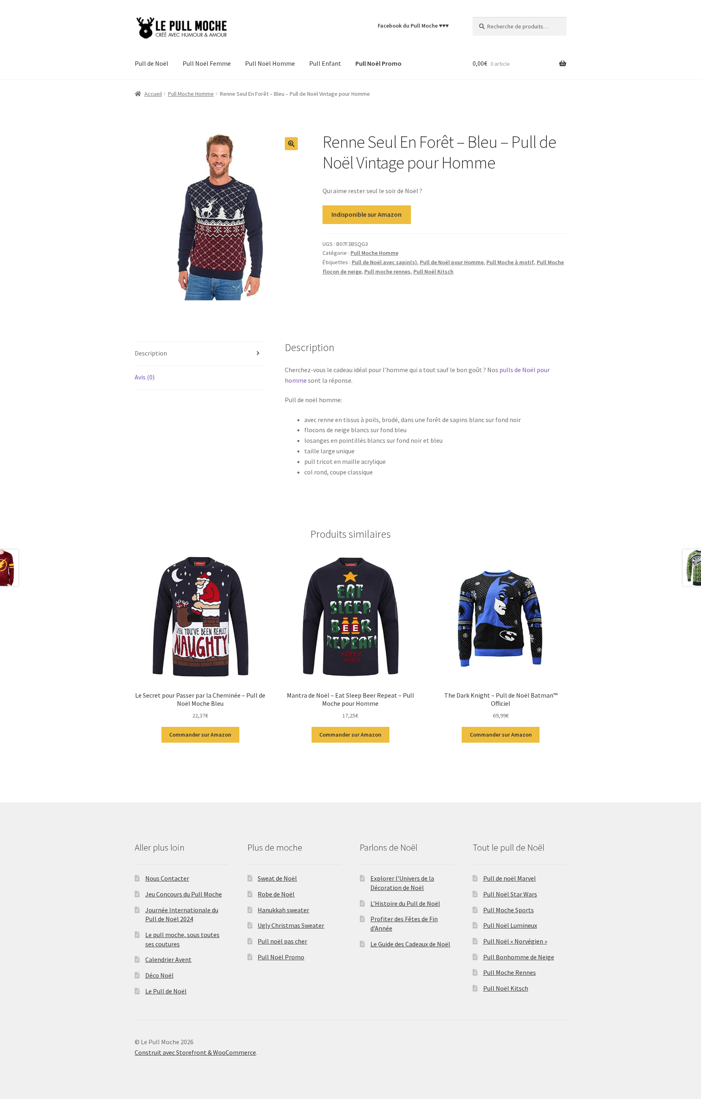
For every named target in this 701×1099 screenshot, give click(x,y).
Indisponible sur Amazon (366, 214)
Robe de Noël (276, 894)
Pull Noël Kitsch (433, 271)
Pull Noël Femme (207, 63)
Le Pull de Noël (166, 991)
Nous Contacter (167, 878)
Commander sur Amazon (200, 734)
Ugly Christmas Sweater (291, 925)
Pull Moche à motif (510, 262)
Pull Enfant (325, 63)
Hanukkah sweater (283, 910)
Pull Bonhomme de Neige (518, 957)
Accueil (153, 93)
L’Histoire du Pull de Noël (405, 903)
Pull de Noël (151, 63)
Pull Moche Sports (508, 910)
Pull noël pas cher (282, 941)
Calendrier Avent (168, 959)
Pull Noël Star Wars (510, 894)
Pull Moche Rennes (509, 972)
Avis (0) (145, 377)
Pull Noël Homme (270, 63)
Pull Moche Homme (191, 93)
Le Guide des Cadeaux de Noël (410, 944)
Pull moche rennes (387, 271)
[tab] (200, 354)
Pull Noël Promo (281, 957)
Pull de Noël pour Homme (452, 262)
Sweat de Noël (277, 878)
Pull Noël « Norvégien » (515, 941)
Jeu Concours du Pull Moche (183, 894)
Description (151, 353)
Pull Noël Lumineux (510, 925)
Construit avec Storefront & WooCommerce (195, 1052)
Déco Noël (159, 975)
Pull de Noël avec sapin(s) (384, 262)
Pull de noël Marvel (509, 878)
